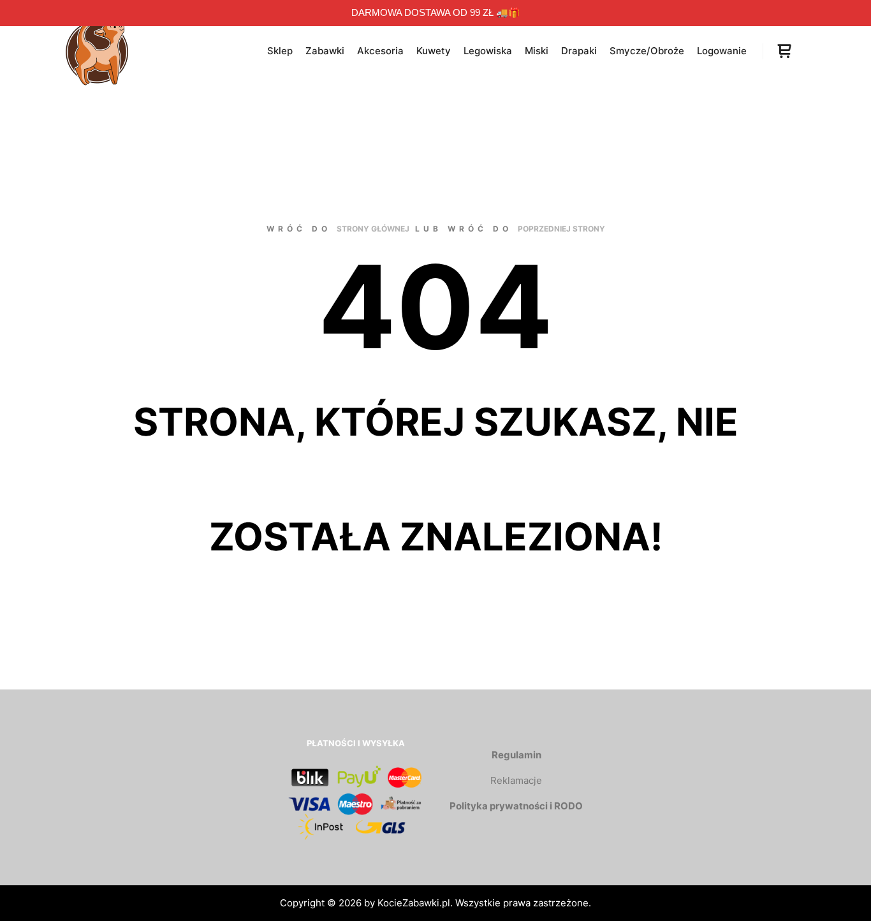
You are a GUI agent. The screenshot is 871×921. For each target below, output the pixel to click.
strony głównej (373, 228)
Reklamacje (516, 780)
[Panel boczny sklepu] (784, 51)
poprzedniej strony (561, 228)
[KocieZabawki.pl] (97, 51)
